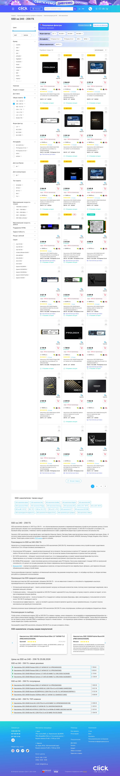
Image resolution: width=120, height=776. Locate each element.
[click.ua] (24, 9)
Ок (33, 35)
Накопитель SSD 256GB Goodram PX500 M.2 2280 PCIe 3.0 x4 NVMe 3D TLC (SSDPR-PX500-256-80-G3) (49, 255)
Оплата (73, 745)
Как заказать (75, 731)
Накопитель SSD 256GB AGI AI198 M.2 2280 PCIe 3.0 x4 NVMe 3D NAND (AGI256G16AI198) (43, 709)
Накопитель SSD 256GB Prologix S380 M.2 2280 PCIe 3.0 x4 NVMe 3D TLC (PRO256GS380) (50, 361)
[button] (54, 33)
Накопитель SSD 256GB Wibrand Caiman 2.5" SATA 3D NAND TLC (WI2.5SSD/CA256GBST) (43, 677)
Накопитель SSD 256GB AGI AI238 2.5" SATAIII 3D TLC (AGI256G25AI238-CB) (38, 706)
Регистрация (75, 734)
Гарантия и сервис (76, 753)
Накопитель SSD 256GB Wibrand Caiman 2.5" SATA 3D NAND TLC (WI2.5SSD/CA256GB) (42, 673)
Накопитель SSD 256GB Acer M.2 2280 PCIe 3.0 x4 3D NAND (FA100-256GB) (38, 712)
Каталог (38, 9)
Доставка (74, 743)
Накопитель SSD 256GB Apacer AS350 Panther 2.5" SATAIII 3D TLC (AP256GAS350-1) (50, 201)
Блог (89, 734)
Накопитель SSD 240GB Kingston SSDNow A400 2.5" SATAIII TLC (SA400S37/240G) (95, 308)
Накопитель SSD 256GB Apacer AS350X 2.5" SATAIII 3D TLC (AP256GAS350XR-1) (72, 95)
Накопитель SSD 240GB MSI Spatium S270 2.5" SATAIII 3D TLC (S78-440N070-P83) (73, 414)
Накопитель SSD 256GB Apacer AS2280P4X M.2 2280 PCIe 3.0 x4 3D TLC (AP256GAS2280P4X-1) (73, 308)
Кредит (73, 748)
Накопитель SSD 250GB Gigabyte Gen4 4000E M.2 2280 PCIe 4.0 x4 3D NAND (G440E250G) (49, 308)
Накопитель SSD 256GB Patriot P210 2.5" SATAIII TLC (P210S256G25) (73, 147)
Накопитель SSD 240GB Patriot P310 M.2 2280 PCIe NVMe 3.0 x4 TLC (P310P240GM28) (49, 467)
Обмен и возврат (76, 750)
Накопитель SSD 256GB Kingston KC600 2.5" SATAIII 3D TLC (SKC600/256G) (95, 467)
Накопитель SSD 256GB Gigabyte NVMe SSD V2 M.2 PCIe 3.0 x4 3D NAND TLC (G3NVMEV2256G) (72, 255)
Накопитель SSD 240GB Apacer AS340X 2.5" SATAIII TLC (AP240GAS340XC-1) (95, 148)
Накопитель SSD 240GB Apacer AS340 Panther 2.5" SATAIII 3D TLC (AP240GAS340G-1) (50, 414)
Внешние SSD (17, 566)
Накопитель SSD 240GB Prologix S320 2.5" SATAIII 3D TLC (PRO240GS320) (73, 360)
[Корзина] (58, 82)
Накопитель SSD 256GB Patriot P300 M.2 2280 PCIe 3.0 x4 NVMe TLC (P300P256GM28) (49, 148)
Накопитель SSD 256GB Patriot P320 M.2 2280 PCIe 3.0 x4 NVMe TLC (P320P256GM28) (73, 467)
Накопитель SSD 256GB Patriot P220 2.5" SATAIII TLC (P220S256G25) (96, 94)
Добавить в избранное (59, 55)
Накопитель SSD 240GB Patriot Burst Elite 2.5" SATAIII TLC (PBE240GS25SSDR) (96, 201)
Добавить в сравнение (59, 58)
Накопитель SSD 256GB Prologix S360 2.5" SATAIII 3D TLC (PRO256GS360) (50, 94)
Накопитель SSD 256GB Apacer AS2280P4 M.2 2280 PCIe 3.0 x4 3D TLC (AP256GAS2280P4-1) (97, 361)
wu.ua (85, 771)
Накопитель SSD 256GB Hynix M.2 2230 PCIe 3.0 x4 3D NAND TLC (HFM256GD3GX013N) (96, 255)
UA (79, 9)
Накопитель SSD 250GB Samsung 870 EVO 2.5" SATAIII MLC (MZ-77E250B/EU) (97, 414)
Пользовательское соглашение (98, 739)
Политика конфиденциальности (98, 741)
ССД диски (38, 538)
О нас (90, 731)
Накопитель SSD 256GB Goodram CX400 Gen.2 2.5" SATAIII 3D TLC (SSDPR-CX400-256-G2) (72, 201)
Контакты (91, 736)
